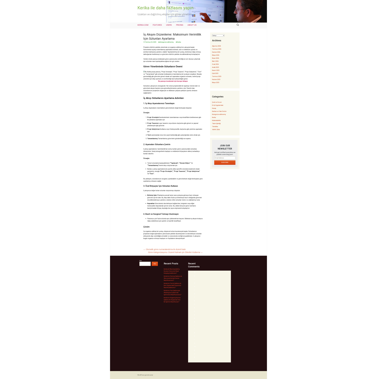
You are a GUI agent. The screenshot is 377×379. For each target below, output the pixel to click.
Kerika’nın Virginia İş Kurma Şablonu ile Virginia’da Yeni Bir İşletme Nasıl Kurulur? (172, 300)
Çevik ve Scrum (217, 102)
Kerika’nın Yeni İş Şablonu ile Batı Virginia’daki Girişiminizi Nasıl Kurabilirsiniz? (172, 285)
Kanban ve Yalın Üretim (219, 111)
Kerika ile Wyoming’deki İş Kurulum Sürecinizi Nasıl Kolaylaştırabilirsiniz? (172, 271)
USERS (169, 25)
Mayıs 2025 (215, 82)
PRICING (179, 25)
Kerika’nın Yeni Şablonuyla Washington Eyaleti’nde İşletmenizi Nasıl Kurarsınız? (172, 292)
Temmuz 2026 (216, 49)
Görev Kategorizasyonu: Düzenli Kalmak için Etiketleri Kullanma (175, 252)
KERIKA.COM (142, 25)
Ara (140, 260)
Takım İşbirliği (216, 123)
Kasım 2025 (215, 70)
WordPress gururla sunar (145, 375)
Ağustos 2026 (216, 46)
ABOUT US (192, 25)
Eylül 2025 (215, 73)
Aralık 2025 (215, 67)
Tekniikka (215, 126)
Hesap (214, 108)
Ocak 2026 (215, 64)
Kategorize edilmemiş (167, 42)
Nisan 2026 (215, 58)
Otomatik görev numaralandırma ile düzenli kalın (164, 249)
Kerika (179, 42)
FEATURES (157, 25)
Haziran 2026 (216, 52)
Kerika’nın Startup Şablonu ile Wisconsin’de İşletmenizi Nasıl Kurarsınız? (173, 278)
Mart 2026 (215, 61)
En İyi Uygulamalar (217, 105)
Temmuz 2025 (216, 76)
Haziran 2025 (216, 79)
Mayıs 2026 (215, 55)
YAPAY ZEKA (216, 129)
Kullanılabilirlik (216, 120)
